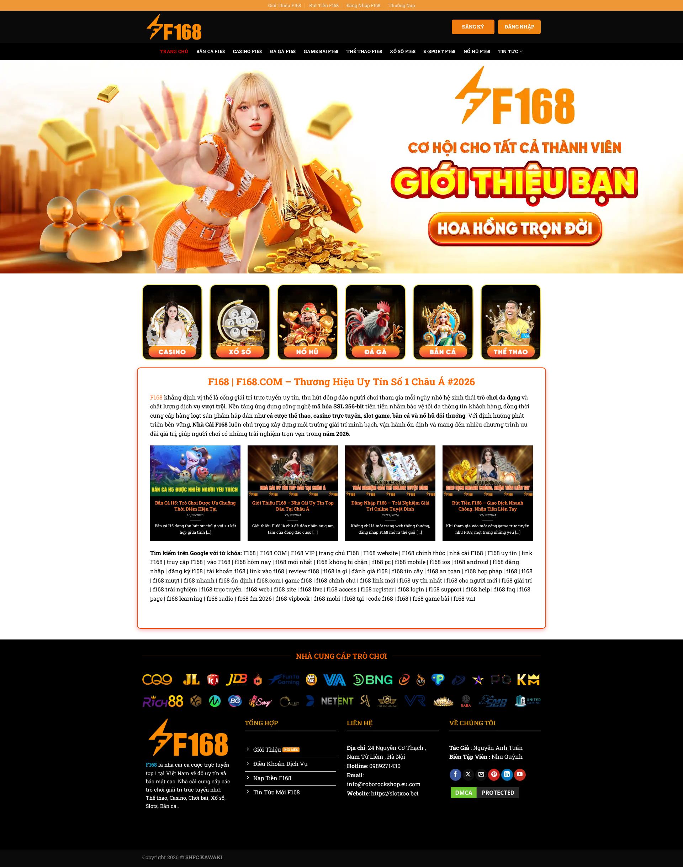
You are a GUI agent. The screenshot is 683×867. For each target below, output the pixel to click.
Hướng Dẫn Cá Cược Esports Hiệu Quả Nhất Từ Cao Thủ (487, 506)
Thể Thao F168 (364, 51)
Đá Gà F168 (283, 51)
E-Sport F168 (439, 51)
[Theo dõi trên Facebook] (455, 775)
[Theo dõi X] (468, 775)
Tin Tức (508, 51)
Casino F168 (247, 51)
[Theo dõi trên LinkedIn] (507, 775)
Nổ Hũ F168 (477, 51)
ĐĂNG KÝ (473, 26)
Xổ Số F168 (402, 51)
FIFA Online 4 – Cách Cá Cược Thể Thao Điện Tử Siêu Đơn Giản (390, 506)
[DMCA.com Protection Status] (484, 791)
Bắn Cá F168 (210, 51)
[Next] (519, 477)
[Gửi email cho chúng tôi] (481, 775)
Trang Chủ (174, 51)
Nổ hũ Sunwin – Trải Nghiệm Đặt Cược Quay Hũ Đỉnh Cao (195, 506)
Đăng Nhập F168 (363, 5)
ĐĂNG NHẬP (519, 26)
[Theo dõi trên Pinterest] (494, 775)
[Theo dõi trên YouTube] (520, 775)
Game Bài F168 (321, 51)
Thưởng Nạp (401, 5)
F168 (156, 397)
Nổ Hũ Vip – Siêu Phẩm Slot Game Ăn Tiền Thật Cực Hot (293, 506)
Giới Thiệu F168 (284, 5)
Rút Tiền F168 (324, 5)
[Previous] (163, 477)
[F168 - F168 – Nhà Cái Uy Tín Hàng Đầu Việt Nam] (174, 27)
